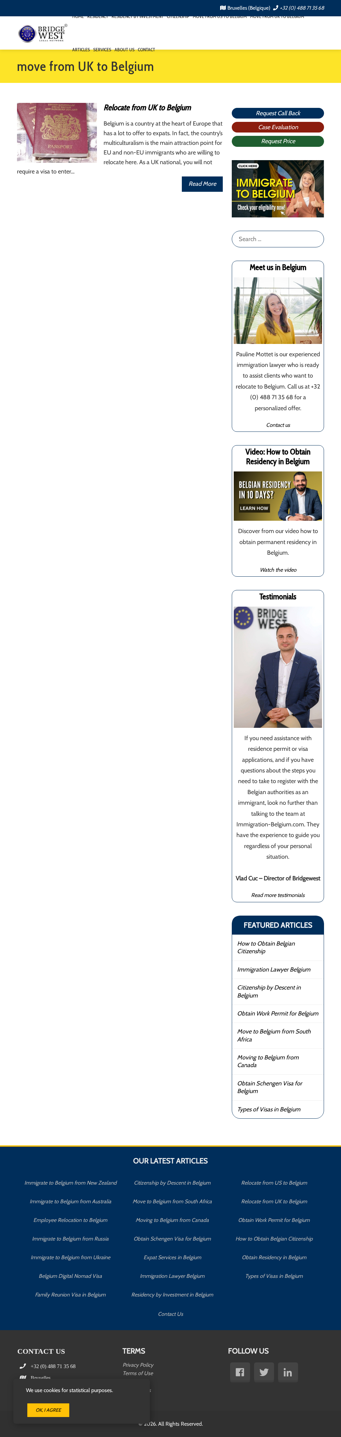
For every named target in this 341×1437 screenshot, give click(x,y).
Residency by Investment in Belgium (172, 1295)
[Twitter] (264, 1372)
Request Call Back (278, 113)
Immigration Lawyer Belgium (273, 969)
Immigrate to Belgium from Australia (70, 1201)
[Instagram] (288, 1372)
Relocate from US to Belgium (274, 1183)
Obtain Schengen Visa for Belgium (269, 1087)
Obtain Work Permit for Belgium (277, 1013)
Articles (81, 50)
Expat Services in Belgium (172, 1257)
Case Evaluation (278, 127)
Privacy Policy (138, 1365)
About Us (125, 50)
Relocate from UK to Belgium (147, 107)
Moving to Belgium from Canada (268, 1061)
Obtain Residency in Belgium (274, 1257)
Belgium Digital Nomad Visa (70, 1276)
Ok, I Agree (48, 1410)
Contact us (278, 425)
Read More (202, 183)
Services (102, 50)
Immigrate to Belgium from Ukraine (70, 1257)
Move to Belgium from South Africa (274, 1035)
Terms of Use (138, 1373)
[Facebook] (240, 1372)
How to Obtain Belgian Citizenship (266, 947)
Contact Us (170, 1314)
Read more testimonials (278, 895)
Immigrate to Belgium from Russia (70, 1239)
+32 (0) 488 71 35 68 (302, 8)
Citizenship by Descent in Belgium (269, 991)
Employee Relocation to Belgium (70, 1220)
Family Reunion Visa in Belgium (70, 1295)
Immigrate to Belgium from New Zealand (70, 1183)
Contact (146, 50)
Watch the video (278, 569)
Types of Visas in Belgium (268, 1109)
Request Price (278, 141)
